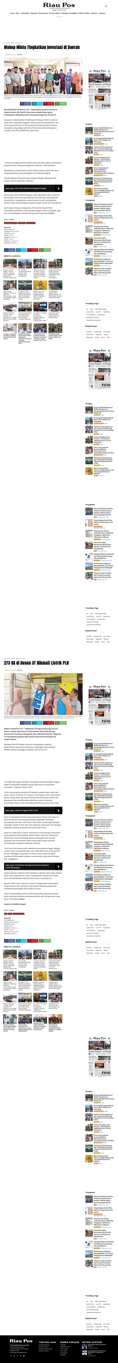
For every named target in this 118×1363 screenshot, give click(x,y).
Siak (95, 275)
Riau (12, 43)
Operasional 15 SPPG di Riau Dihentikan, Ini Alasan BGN (54, 315)
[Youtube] (96, 120)
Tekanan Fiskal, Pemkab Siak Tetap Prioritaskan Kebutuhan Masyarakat (102, 271)
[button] (106, 6)
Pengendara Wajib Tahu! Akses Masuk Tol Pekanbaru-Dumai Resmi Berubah (55, 294)
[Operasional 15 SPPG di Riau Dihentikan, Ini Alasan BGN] (55, 306)
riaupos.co (14, 237)
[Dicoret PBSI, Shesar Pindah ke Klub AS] (84, 1346)
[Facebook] (86, 120)
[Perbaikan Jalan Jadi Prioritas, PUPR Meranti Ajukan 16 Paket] (55, 328)
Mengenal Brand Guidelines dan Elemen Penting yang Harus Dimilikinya (104, 252)
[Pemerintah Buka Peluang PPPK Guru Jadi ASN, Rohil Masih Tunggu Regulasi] (25, 306)
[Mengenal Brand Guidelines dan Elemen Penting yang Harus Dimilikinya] (89, 252)
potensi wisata (31, 223)
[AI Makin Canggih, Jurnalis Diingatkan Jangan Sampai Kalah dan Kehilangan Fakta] (40, 306)
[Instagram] (90, 120)
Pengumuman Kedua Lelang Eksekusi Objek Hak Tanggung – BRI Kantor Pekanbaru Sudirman (103, 534)
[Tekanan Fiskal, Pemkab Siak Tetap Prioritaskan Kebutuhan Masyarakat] (89, 271)
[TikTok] (17, 1356)
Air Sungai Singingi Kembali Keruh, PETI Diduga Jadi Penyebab (24, 273)
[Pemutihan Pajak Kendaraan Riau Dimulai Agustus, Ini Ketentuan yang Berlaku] (89, 240)
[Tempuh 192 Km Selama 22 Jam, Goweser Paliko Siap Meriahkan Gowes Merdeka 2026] (40, 263)
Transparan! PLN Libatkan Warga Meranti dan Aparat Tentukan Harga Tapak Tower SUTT (40, 337)
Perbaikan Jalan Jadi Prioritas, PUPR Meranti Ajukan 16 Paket (55, 336)
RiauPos (14, 243)
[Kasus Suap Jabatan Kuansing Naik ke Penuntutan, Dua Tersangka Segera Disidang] (10, 285)
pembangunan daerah (11, 223)
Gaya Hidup (97, 256)
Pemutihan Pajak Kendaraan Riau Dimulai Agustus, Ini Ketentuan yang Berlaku (102, 241)
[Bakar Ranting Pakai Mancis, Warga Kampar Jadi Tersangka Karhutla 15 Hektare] (40, 285)
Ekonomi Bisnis (98, 222)
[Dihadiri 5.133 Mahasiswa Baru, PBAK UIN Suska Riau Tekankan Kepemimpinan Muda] (25, 285)
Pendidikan (97, 135)
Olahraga (96, 154)
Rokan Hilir (19, 43)
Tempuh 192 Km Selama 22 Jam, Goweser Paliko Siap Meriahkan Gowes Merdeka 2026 (39, 274)
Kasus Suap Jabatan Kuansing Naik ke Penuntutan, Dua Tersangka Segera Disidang (9, 295)
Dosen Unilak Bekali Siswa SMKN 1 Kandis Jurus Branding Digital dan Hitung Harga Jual (10, 274)
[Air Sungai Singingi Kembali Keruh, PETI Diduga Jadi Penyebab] (25, 263)
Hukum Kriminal (98, 175)
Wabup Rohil (21, 223)
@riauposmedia (14, 231)
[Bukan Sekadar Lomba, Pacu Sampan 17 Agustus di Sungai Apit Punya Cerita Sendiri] (10, 306)
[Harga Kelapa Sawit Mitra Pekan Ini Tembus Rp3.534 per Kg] (89, 218)
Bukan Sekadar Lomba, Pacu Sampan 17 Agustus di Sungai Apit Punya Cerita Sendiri (10, 316)
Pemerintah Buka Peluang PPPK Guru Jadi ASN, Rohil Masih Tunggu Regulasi (24, 316)
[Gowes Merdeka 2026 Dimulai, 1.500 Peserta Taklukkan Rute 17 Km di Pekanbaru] (55, 263)
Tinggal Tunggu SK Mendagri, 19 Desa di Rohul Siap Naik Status (9, 336)
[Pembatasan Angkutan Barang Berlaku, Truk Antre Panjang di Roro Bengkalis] (89, 262)
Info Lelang (97, 235)
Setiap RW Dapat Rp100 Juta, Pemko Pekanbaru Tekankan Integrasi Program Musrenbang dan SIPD (25, 338)
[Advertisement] (33, 147)
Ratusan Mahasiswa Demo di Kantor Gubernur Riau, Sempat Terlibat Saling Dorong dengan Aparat (103, 207)
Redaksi (19, 54)
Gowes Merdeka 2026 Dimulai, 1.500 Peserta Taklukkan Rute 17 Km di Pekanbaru (54, 274)
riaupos (13, 233)
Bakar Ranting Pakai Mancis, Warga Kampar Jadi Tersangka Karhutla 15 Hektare (39, 295)
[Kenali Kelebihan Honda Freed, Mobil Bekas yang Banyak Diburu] (84, 1352)
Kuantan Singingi (98, 143)
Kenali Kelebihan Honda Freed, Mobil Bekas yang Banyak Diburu (97, 1352)
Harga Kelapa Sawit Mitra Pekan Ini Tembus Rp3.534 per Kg (103, 218)
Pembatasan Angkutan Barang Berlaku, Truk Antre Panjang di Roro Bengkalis (103, 261)
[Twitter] (93, 120)
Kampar (96, 196)
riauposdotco (14, 241)
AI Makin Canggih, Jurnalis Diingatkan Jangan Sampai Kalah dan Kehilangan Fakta (40, 316)
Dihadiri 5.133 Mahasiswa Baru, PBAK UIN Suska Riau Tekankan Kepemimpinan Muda (24, 295)
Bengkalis (96, 265)
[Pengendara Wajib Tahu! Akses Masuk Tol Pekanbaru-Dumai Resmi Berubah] (55, 285)
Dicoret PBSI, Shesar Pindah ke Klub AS (97, 1345)
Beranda (7, 43)
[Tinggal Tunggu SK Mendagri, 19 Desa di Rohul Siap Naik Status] (10, 328)
